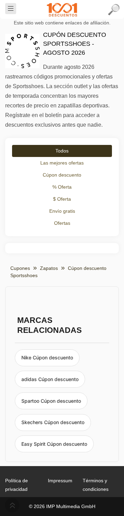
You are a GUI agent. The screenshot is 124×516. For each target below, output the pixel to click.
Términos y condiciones (95, 485)
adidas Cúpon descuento (50, 379)
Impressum (60, 480)
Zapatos (49, 268)
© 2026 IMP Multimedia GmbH (62, 506)
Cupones (20, 268)
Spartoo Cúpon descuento (51, 401)
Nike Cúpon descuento (47, 357)
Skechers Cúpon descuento (52, 422)
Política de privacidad (16, 485)
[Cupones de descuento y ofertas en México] (62, 10)
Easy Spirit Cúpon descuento (54, 444)
